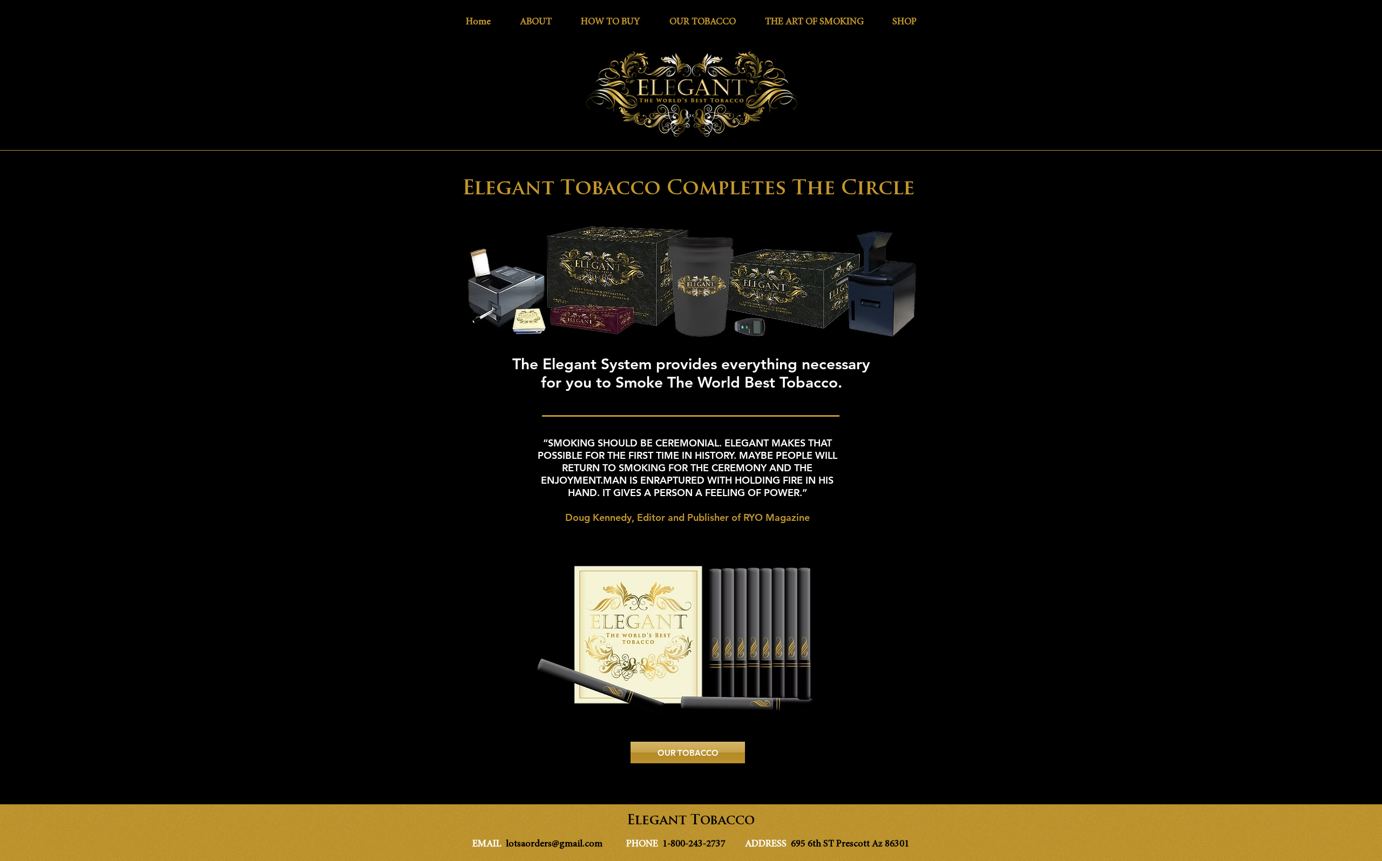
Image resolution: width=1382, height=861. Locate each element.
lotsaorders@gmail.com (554, 844)
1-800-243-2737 (695, 844)
